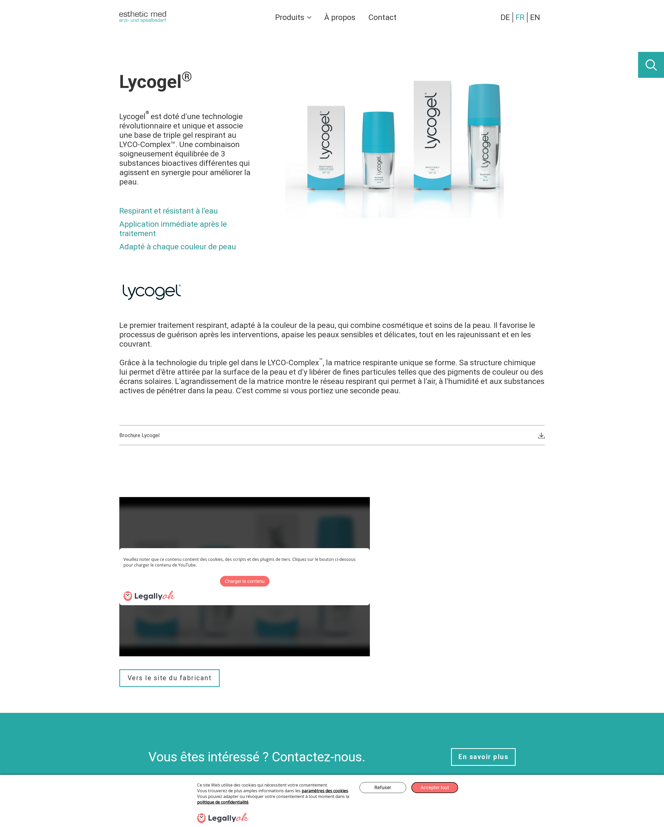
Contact (382, 17)
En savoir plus (483, 757)
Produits (289, 17)
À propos (339, 17)
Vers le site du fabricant (170, 678)
